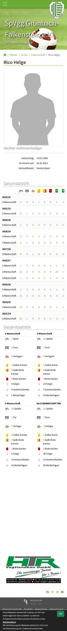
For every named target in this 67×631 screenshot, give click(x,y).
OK (60, 613)
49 (12, 408)
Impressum (41, 609)
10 (57, 271)
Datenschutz (9, 622)
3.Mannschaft (38, 54)
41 (44, 338)
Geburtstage (56, 609)
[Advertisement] (33, 511)
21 (20, 295)
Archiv (24, 54)
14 (20, 307)
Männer (14, 54)
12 (20, 271)
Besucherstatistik (12, 609)
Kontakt (28, 609)
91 (44, 408)
